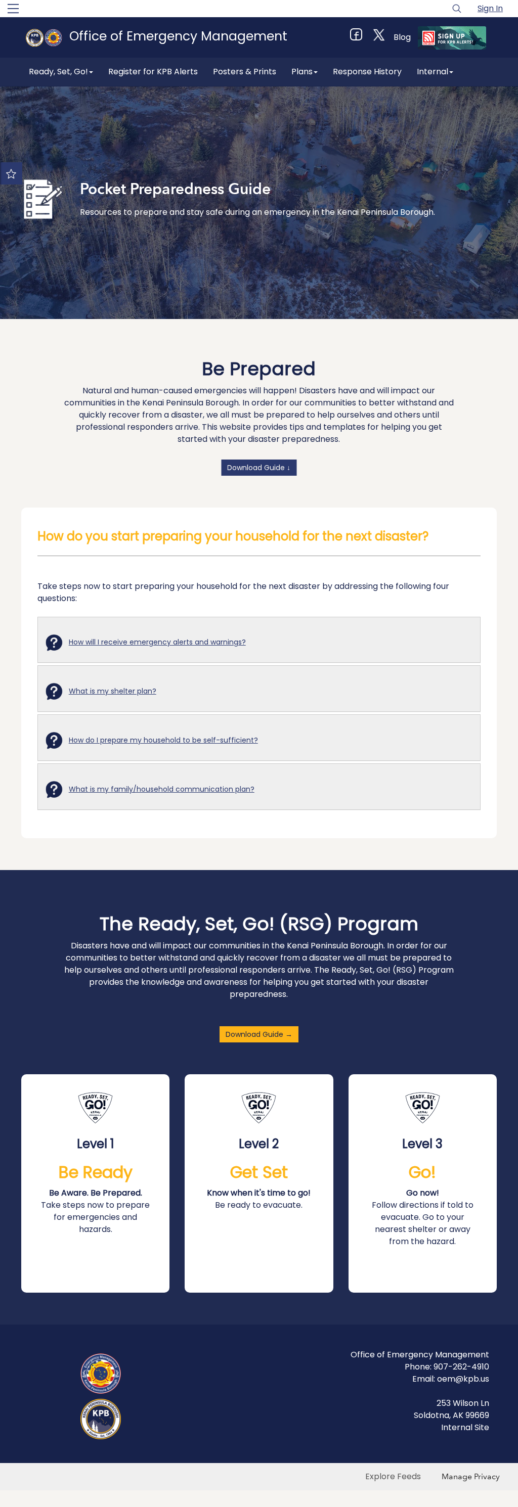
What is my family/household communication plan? (161, 789)
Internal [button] (432, 71)
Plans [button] (302, 71)
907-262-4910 (461, 1367)
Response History (367, 71)
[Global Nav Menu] (13, 8)
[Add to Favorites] (11, 173)
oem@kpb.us (463, 1379)
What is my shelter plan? (112, 691)
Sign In (490, 8)
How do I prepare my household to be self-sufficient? (163, 740)
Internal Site (465, 1427)
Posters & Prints (244, 71)
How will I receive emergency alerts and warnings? (157, 642)
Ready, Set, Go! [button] (58, 71)
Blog (402, 37)
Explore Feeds (393, 1476)
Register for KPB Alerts (153, 71)
